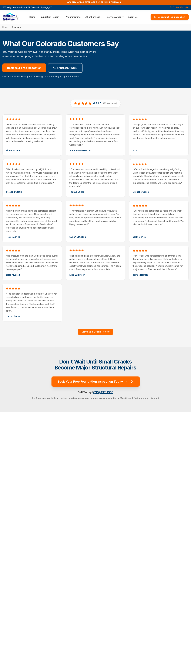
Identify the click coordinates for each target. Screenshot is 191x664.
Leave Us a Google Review (95, 331)
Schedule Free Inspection (171, 17)
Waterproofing (73, 17)
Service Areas (114, 17)
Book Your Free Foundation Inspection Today (90, 381)
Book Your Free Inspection (24, 67)
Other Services (92, 17)
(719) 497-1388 (67, 67)
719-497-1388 (181, 7)
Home (32, 17)
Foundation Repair (49, 17)
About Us (133, 17)
